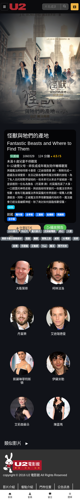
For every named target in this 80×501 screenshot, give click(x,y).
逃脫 (28, 238)
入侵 (69, 231)
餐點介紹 (27, 487)
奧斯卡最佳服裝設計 (12, 238)
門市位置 (45, 487)
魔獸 (36, 238)
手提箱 (24, 246)
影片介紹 (9, 487)
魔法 (52, 246)
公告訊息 (64, 487)
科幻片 (24, 231)
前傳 (15, 246)
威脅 (57, 238)
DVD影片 (13, 231)
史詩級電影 (49, 231)
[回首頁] (17, 6)
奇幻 (61, 231)
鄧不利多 (62, 246)
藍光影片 (36, 231)
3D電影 (66, 238)
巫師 (76, 238)
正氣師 (34, 246)
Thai (44, 246)
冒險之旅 (46, 238)
